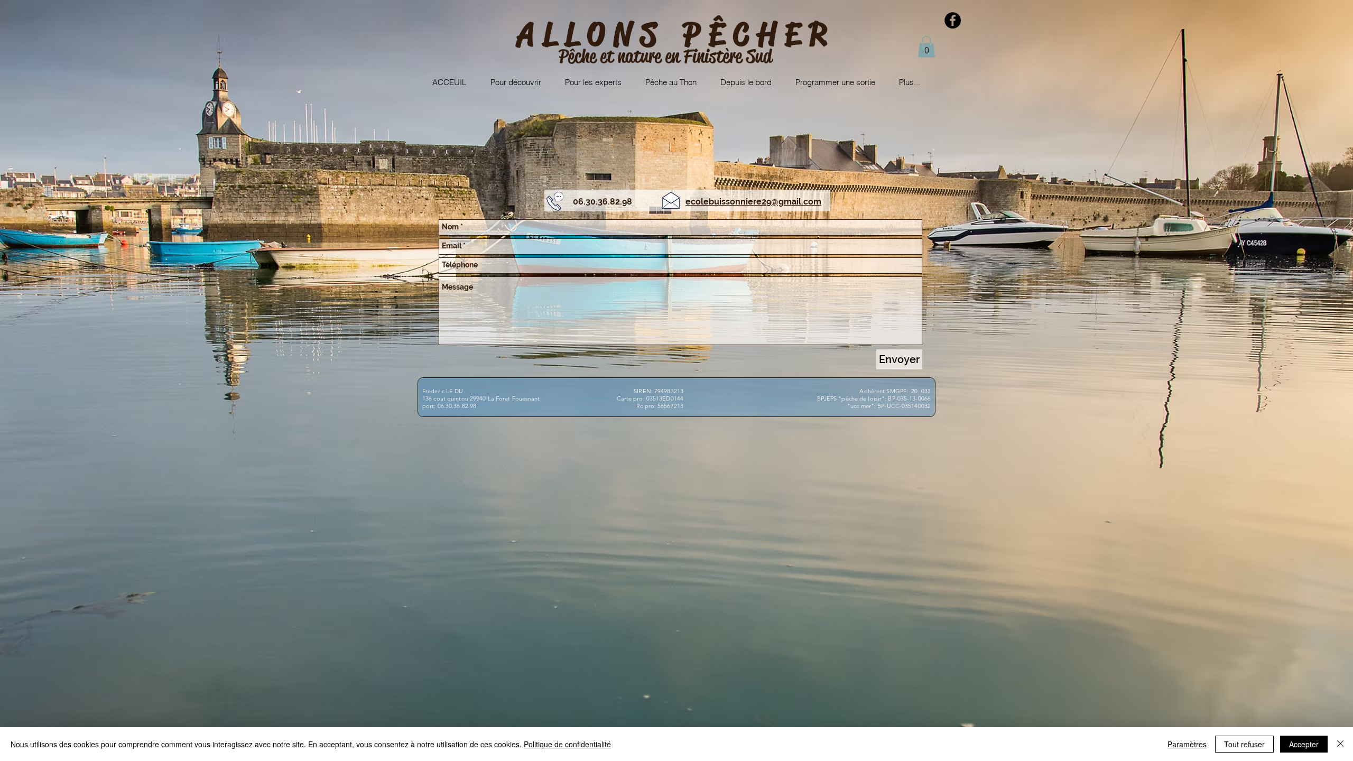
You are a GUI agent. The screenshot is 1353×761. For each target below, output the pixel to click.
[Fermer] (1340, 744)
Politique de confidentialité (567, 744)
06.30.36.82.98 (602, 202)
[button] (926, 47)
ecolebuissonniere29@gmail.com (753, 202)
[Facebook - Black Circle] (952, 20)
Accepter (1304, 744)
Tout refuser (1244, 744)
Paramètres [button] (1187, 744)
